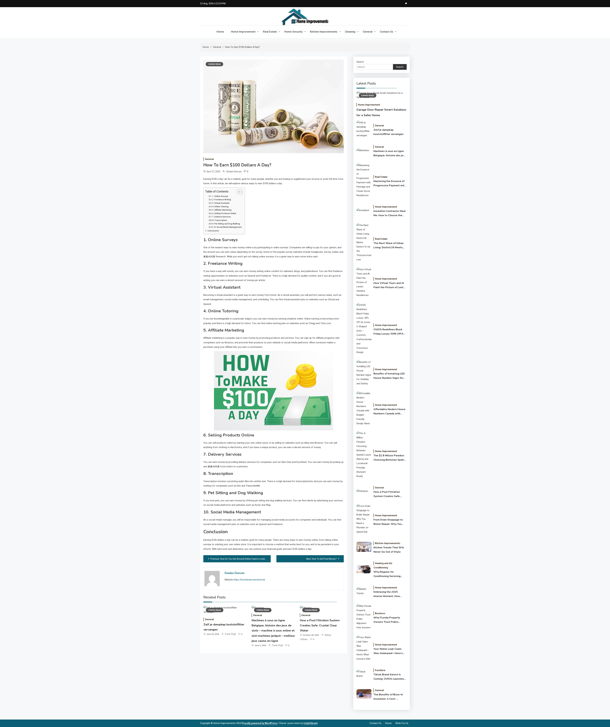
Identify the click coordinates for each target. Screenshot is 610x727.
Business (380, 613)
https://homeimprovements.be (249, 579)
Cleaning (350, 31)
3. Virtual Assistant (220, 203)
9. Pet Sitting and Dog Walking (226, 224)
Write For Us (401, 723)
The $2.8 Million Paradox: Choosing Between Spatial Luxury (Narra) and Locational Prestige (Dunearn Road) (389, 458)
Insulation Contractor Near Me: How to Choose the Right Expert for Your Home (389, 213)
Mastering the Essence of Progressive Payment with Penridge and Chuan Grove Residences (389, 183)
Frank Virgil (230, 634)
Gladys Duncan (234, 171)
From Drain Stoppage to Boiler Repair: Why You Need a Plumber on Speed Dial (389, 522)
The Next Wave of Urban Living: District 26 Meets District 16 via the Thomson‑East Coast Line (388, 245)
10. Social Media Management (227, 227)
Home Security (293, 31)
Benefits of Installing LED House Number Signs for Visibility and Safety (389, 376)
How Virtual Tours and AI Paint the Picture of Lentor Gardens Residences (389, 285)
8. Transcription (219, 220)
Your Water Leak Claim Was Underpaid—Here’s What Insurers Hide (388, 651)
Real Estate (270, 31)
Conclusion (213, 230)
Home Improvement (243, 31)
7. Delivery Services (221, 217)
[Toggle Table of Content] (238, 192)
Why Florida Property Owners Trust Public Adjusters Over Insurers (388, 620)
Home (220, 31)
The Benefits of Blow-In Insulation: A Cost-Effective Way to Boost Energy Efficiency (388, 697)
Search (360, 61)
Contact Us (386, 31)
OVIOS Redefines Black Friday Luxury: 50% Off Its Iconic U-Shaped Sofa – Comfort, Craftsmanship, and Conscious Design (389, 332)
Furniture (380, 670)
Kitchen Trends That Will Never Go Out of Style (388, 550)
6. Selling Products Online (224, 213)
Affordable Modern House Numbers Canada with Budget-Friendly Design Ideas (389, 412)
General (367, 31)
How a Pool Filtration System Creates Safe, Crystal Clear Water (320, 625)
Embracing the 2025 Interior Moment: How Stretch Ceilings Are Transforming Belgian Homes (386, 594)
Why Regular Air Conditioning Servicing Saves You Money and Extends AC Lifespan (386, 574)
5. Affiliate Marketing (221, 210)
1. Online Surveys (220, 196)
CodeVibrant (310, 723)
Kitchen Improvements (323, 31)
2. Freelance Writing (221, 199)
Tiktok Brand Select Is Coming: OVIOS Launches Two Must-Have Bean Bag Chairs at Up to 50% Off (389, 677)
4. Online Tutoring (220, 206)
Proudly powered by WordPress (260, 723)
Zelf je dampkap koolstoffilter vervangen (388, 132)
